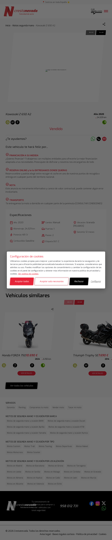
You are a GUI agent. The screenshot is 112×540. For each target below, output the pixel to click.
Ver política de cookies (28, 273)
